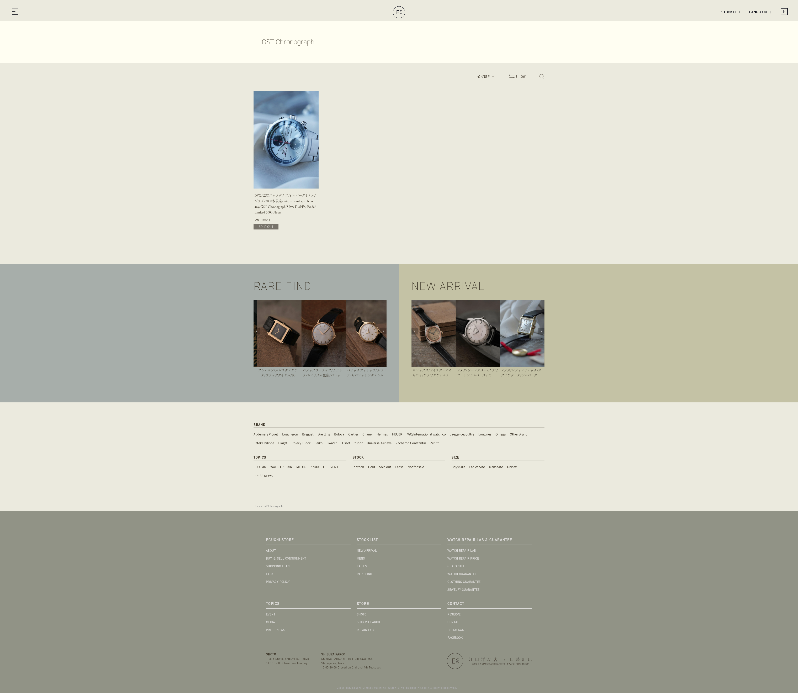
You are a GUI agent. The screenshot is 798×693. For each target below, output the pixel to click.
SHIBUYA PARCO (368, 622)
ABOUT (271, 551)
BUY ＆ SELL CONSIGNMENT (286, 558)
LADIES (362, 566)
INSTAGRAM (455, 630)
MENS (361, 558)
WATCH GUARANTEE (462, 574)
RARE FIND (364, 574)
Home (257, 506)
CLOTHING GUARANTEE (463, 582)
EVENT (270, 614)
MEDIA (270, 622)
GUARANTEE (456, 566)
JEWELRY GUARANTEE (463, 590)
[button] (14, 12)
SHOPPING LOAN (278, 566)
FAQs (269, 574)
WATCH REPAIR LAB (461, 551)
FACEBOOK (455, 638)
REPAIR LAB (365, 630)
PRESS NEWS (275, 630)
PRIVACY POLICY (278, 582)
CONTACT (454, 622)
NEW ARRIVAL (367, 551)
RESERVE (454, 614)
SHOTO (362, 614)
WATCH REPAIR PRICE (463, 558)
